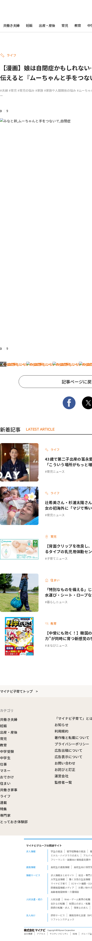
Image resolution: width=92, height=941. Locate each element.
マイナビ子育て (59, 883)
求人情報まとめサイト (62, 875)
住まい (5, 783)
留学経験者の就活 (76, 851)
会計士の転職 (58, 903)
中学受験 (7, 751)
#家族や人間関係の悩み (60, 90)
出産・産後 (47, 25)
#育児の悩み (26, 90)
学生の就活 (56, 851)
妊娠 (29, 25)
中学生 (5, 757)
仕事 (3, 764)
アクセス (41, 933)
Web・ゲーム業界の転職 (77, 899)
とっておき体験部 (14, 821)
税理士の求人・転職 (79, 903)
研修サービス (58, 915)
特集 (3, 808)
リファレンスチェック (62, 919)
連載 (3, 802)
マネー (5, 770)
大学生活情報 (58, 879)
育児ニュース (56, 471)
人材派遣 (55, 899)
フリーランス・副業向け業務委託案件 (71, 859)
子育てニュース (57, 558)
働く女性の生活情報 (79, 879)
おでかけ (7, 776)
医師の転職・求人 (60, 907)
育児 (64, 25)
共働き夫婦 (11, 25)
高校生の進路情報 (60, 867)
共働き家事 (9, 789)
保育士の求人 (81, 907)
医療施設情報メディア (62, 887)
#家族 (39, 90)
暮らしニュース (57, 602)
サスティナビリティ (59, 933)
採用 (75, 933)
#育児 (13, 90)
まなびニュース (57, 645)
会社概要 (28, 933)
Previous (3, 364)
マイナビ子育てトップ (16, 691)
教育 (77, 25)
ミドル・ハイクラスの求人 (65, 855)
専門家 (5, 815)
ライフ (5, 796)
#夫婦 (4, 90)
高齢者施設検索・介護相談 (65, 891)
